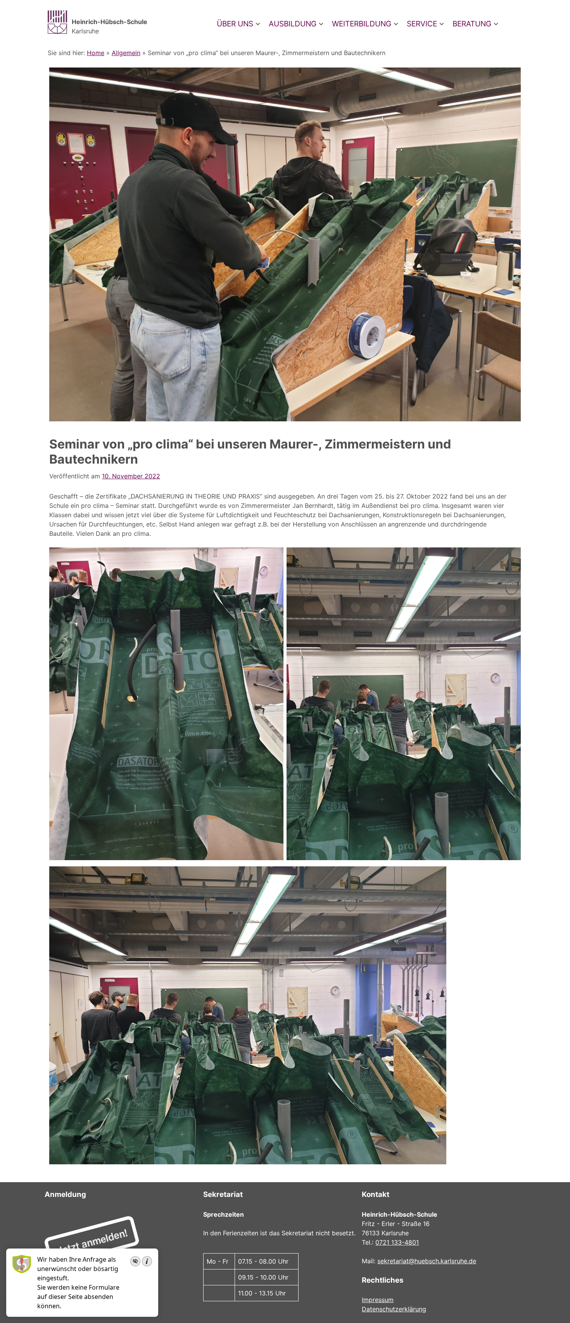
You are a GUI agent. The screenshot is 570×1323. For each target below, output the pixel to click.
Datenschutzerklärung (394, 1309)
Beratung (472, 23)
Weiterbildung (361, 23)
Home (95, 53)
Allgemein (126, 53)
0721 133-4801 (397, 1242)
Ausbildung (292, 23)
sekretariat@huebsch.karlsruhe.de (426, 1261)
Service (422, 23)
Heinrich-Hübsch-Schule (109, 22)
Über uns (235, 23)
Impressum (378, 1300)
